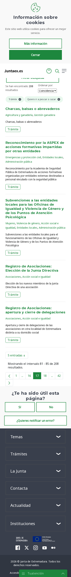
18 (46, 376)
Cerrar (35, 55)
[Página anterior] (9, 375)
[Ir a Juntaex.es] (12, 71)
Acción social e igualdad (36, 276)
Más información (35, 44)
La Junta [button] (18, 471)
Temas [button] (16, 436)
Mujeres (10, 223)
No (51, 407)
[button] (49, 71)
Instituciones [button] (22, 523)
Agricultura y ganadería (19, 115)
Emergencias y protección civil (23, 157)
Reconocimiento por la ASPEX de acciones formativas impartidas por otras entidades (34, 147)
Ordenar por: (45, 85)
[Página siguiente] (9, 382)
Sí (20, 407)
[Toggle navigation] (28, 70)
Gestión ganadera (44, 115)
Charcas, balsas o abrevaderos (32, 109)
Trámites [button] (18, 453)
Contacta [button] (19, 488)
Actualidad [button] (20, 505)
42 (60, 376)
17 (38, 376)
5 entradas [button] (18, 356)
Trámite (12, 129)
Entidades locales (52, 157)
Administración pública (18, 161)
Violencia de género (28, 223)
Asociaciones (13, 276)
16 (30, 376)
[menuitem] (17, 547)
